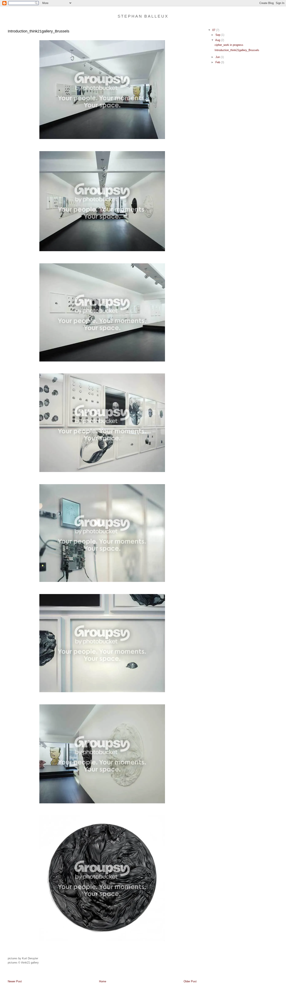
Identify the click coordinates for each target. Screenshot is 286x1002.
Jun (218, 57)
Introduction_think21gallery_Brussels (237, 50)
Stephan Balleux (143, 16)
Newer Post (15, 981)
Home (102, 981)
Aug (218, 40)
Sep (218, 34)
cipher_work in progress (229, 44)
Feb (218, 62)
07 (214, 30)
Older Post (190, 981)
